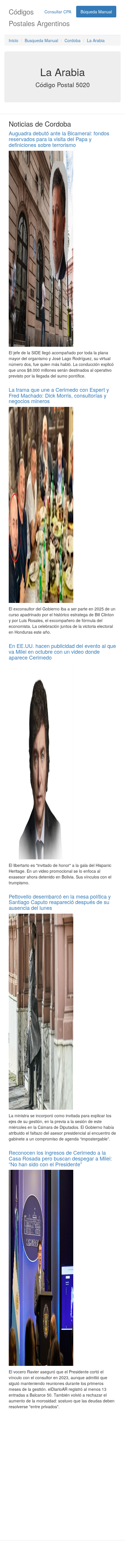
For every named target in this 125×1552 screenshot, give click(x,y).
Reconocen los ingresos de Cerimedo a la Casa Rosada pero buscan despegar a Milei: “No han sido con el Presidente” (60, 1158)
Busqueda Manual (41, 40)
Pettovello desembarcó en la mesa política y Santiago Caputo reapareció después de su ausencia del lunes (60, 902)
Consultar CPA (57, 12)
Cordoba (73, 40)
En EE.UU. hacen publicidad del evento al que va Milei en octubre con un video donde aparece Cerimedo (62, 651)
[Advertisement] (62, 1474)
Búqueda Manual (96, 12)
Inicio (13, 40)
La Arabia (96, 40)
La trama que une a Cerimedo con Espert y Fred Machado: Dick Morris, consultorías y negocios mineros (59, 395)
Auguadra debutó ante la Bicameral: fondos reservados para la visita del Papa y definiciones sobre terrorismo (59, 138)
